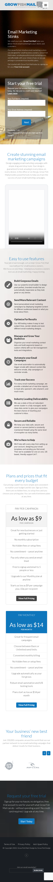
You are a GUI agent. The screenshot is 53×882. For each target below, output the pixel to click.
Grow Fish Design (43, 848)
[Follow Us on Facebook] (26, 855)
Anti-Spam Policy (40, 844)
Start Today (26, 821)
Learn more (12, 93)
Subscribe (38, 870)
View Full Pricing (26, 598)
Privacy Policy (24, 844)
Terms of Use (9, 844)
